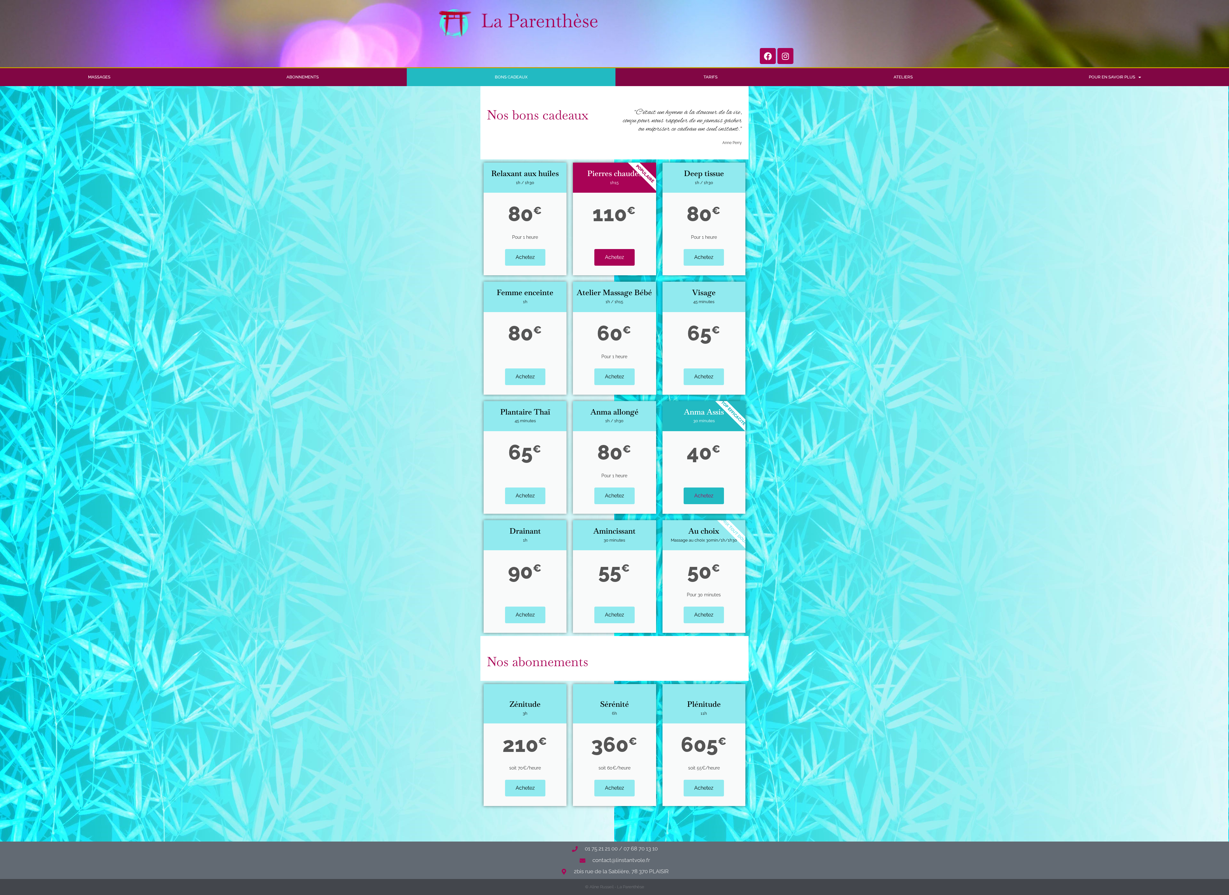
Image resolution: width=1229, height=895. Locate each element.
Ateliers (903, 77)
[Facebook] (768, 56)
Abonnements (302, 77)
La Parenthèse (539, 20)
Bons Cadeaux (511, 77)
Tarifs (710, 77)
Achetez (525, 257)
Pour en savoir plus (1112, 77)
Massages (99, 77)
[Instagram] (785, 56)
